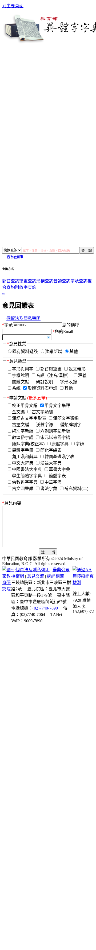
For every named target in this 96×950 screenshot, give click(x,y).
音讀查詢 (61, 281)
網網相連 (55, 576)
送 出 (48, 552)
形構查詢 (44, 281)
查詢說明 (14, 257)
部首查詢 (10, 281)
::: (3, 292)
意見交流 (35, 576)
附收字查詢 (25, 287)
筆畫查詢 (27, 281)
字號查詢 (78, 281)
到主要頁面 (12, 5)
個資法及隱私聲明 (23, 318)
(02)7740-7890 (45, 608)
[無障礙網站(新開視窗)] (83, 582)
